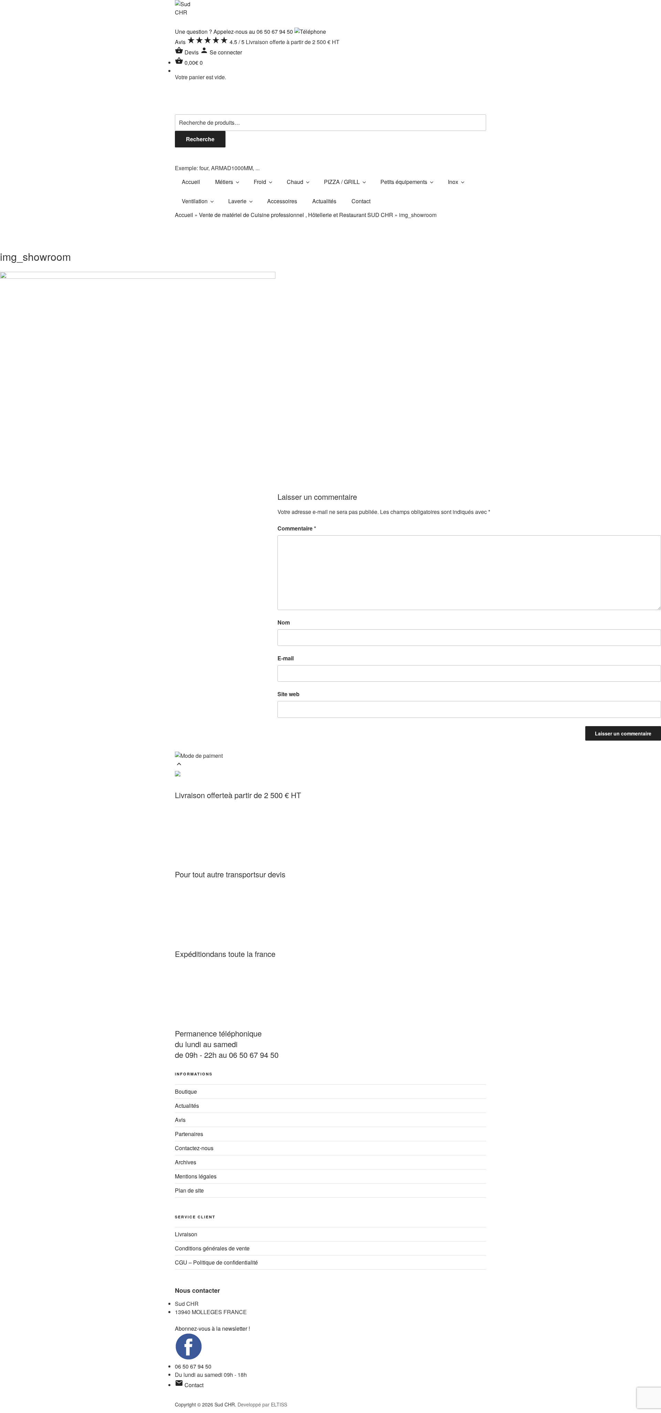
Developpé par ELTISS (262, 1404)
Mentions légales (196, 1176)
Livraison (186, 1234)
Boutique (186, 1091)
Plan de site (189, 1190)
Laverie (237, 201)
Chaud (295, 182)
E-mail (285, 658)
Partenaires (189, 1134)
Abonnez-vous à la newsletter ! (212, 1328)
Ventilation (195, 201)
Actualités (324, 201)
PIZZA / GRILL (342, 182)
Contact (361, 201)
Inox (453, 182)
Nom (283, 622)
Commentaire (296, 528)
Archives (185, 1162)
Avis (180, 1120)
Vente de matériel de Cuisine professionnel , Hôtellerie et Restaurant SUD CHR (296, 215)
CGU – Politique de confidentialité (216, 1262)
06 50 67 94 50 (193, 1366)
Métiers (224, 182)
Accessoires (282, 201)
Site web (288, 694)
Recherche (200, 139)
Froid (260, 182)
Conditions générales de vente (212, 1248)
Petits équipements (403, 182)
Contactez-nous (194, 1148)
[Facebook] (188, 1358)
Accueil (191, 182)
